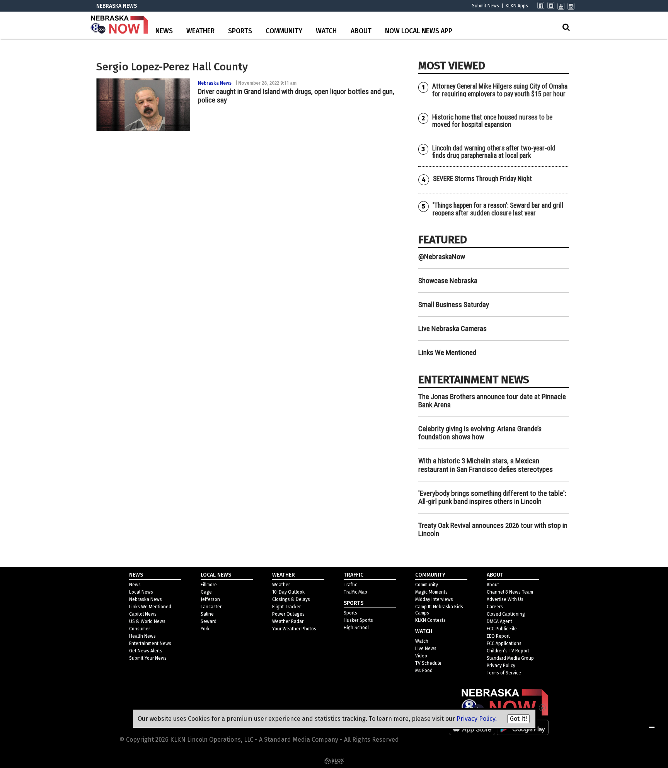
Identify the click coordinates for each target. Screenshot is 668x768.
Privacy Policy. (477, 718)
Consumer (139, 628)
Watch (326, 31)
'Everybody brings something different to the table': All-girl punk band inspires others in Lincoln (492, 497)
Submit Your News (148, 658)
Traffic (350, 584)
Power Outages (288, 614)
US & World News (147, 621)
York (205, 628)
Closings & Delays (291, 599)
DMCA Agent (499, 621)
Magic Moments (431, 592)
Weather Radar (287, 621)
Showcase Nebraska (447, 280)
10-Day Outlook (288, 592)
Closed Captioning (506, 614)
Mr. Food (424, 670)
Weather (200, 31)
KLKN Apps (517, 5)
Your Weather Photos (294, 628)
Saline (207, 614)
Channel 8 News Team (510, 592)
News (164, 31)
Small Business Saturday (453, 304)
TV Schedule (428, 663)
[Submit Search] (566, 27)
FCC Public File (502, 628)
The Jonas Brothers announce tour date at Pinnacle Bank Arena (492, 400)
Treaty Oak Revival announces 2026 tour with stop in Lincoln (492, 529)
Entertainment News (150, 643)
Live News (425, 648)
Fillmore (209, 584)
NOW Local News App (418, 31)
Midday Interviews (434, 599)
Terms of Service (504, 673)
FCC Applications (504, 643)
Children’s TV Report (508, 651)
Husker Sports (358, 620)
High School (356, 627)
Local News (141, 592)
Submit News (485, 5)
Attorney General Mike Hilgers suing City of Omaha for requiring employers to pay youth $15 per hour (499, 89)
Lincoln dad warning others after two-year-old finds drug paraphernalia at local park (494, 151)
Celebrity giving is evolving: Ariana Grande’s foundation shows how (480, 432)
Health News (142, 636)
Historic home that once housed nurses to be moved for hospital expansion (492, 120)
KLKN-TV (119, 25)
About (361, 31)
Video (421, 656)
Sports (240, 31)
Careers (495, 606)
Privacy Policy (501, 665)
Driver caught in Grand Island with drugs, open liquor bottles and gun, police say (296, 95)
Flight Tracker (286, 606)
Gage (206, 592)
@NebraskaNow (441, 256)
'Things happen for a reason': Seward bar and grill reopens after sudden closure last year (498, 209)
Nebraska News (215, 83)
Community (284, 31)
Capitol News (143, 614)
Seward (208, 621)
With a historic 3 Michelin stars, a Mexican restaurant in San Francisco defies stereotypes (485, 464)
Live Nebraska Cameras (452, 328)
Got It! (518, 718)
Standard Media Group (510, 658)
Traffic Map (355, 592)
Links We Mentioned (447, 352)
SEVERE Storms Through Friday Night (482, 179)
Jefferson (210, 599)
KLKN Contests (430, 620)
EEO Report (498, 636)
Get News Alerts (145, 651)
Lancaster (211, 606)
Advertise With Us (505, 599)
